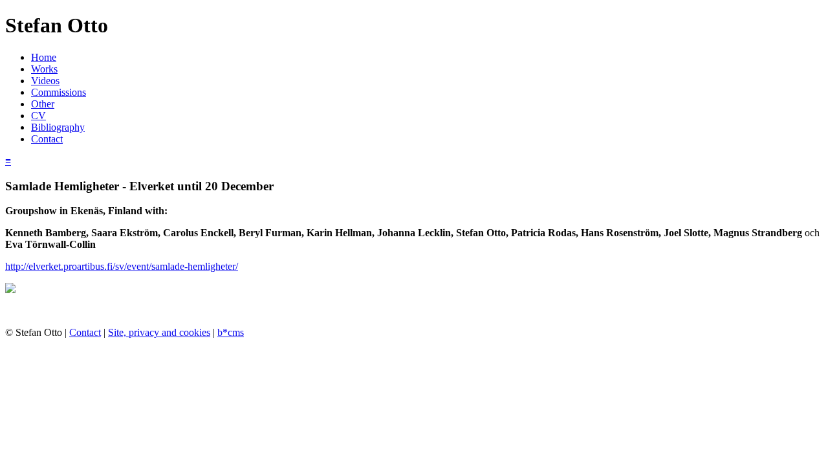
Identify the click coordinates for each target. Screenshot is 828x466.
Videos (45, 80)
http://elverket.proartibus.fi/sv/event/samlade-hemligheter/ (121, 266)
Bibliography (58, 127)
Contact (47, 138)
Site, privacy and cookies (159, 332)
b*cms (230, 332)
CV (38, 115)
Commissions (58, 92)
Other (42, 103)
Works (44, 68)
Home (43, 57)
